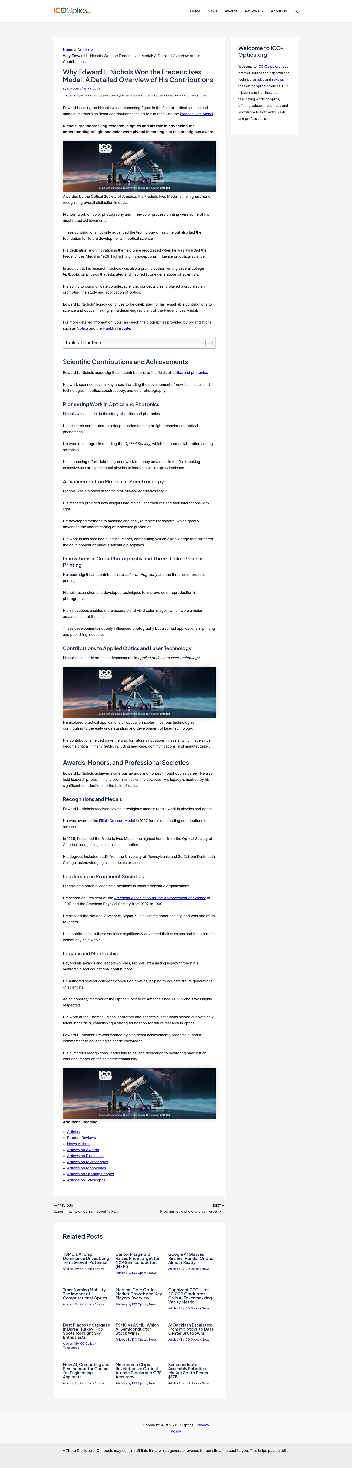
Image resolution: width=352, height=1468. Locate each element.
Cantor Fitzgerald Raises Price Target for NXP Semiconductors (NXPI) (138, 1260)
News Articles (78, 1144)
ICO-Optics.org (269, 66)
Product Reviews (81, 1138)
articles (258, 79)
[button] (261, 11)
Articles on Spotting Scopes (90, 1174)
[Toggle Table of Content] (206, 342)
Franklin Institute (116, 328)
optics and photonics (190, 372)
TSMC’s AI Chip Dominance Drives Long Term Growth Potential (86, 1258)
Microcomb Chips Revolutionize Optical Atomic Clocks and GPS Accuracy (139, 1370)
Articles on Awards (83, 1150)
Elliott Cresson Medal (117, 821)
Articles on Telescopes (86, 1180)
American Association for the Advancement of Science (160, 898)
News (100, 1268)
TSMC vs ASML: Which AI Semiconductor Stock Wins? (137, 1328)
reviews (278, 79)
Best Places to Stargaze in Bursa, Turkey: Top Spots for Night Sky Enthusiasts (86, 1331)
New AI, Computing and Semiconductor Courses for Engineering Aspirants (86, 1370)
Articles (73, 1132)
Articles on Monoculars (86, 1168)
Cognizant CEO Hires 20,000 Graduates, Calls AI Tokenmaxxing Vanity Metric (190, 1295)
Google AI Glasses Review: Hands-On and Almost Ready (191, 1258)
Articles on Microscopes (87, 1162)
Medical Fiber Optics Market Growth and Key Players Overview (139, 1293)
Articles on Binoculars (85, 1156)
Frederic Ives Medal (196, 114)
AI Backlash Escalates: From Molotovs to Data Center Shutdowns (191, 1328)
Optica (82, 328)
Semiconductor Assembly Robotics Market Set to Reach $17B (188, 1370)
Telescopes (71, 1347)
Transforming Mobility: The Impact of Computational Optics (85, 1293)
